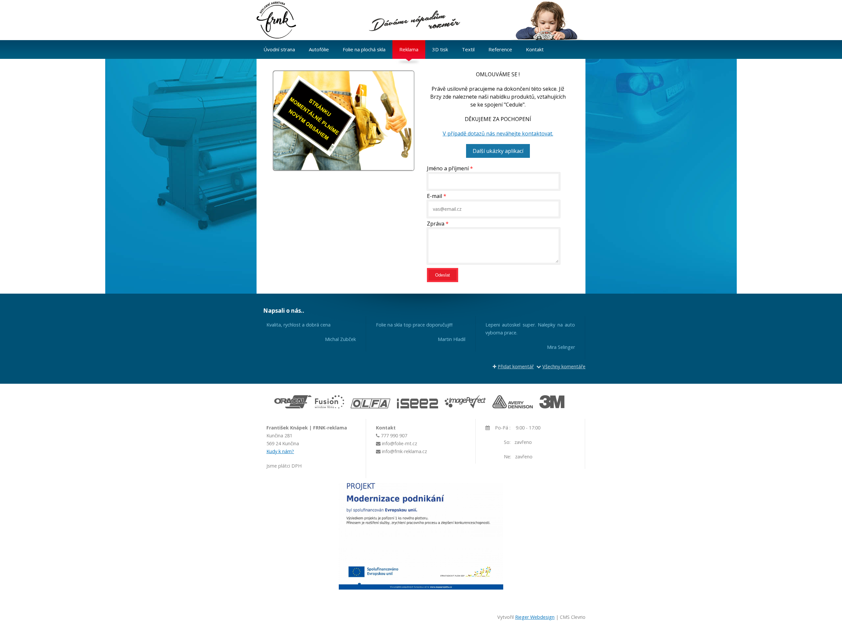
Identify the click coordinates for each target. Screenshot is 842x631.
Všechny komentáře (563, 366)
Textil (468, 49)
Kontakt (535, 49)
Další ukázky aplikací (498, 151)
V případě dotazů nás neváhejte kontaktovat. (498, 133)
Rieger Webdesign (535, 617)
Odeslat (442, 275)
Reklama (408, 49)
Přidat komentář (516, 366)
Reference (500, 49)
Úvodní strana (279, 49)
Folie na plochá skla (364, 49)
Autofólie (319, 49)
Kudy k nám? (280, 451)
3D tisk (440, 49)
